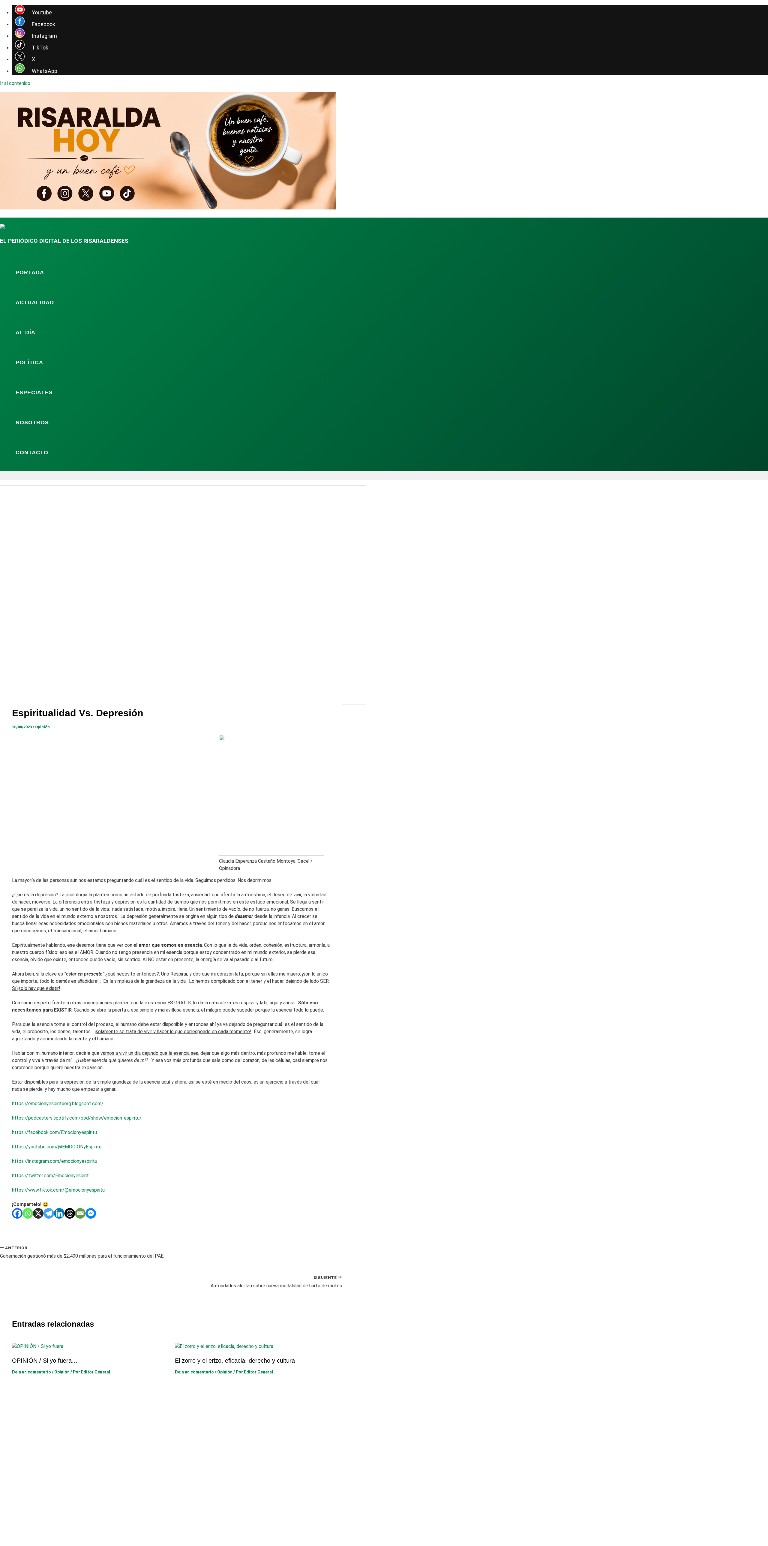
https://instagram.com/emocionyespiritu (54, 1161)
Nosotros (32, 423)
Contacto (32, 453)
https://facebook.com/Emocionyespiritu (54, 1132)
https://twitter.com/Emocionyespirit (50, 1175)
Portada (30, 272)
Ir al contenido (15, 83)
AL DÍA (25, 332)
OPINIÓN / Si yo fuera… (45, 1360)
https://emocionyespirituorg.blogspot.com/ (58, 1103)
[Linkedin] (59, 1213)
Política (29, 362)
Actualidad (35, 302)
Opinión (42, 727)
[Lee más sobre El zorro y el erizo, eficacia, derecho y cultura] (224, 1346)
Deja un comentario (31, 1372)
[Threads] (69, 1213)
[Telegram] (49, 1213)
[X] (38, 1213)
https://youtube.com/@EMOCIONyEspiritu (56, 1147)
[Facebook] (17, 1213)
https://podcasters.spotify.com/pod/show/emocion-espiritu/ (77, 1118)
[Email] (80, 1213)
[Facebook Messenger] (91, 1213)
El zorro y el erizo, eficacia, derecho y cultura (235, 1360)
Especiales (34, 393)
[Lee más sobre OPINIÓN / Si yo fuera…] (39, 1346)
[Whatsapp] (27, 1213)
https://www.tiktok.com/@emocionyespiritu (58, 1190)
